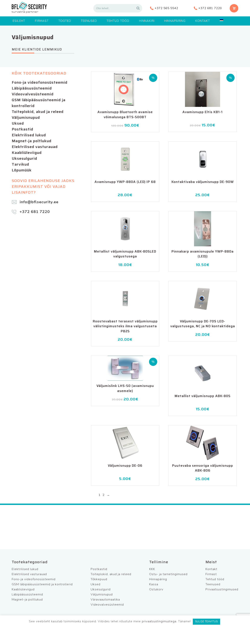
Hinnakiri (146, 21)
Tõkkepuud (99, 579)
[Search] (138, 8)
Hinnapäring (175, 21)
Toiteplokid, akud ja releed (37, 111)
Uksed (18, 123)
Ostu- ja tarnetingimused (168, 574)
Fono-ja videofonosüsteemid (39, 82)
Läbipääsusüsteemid (32, 88)
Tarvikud (20, 164)
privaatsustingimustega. (159, 621)
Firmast (42, 21)
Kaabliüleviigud (27, 152)
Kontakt (202, 21)
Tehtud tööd (118, 21)
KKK (152, 569)
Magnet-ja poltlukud (31, 141)
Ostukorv (156, 589)
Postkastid (22, 129)
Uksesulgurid (24, 158)
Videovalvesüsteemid (33, 94)
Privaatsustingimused (221, 589)
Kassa (153, 584)
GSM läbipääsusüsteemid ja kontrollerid (38, 103)
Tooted (64, 21)
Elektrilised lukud (29, 135)
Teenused (89, 21)
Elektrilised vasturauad (35, 147)
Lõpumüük (22, 170)
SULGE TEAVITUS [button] (206, 621)
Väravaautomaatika (105, 599)
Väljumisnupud (26, 117)
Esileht (19, 21)
